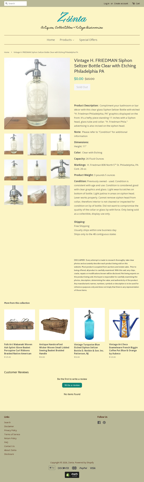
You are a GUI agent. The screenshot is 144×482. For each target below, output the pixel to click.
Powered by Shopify (84, 462)
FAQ (6, 442)
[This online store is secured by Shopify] (72, 477)
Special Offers (88, 40)
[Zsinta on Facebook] (99, 423)
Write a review (72, 385)
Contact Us (9, 446)
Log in (106, 3)
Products (66, 40)
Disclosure (9, 454)
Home (51, 40)
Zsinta (71, 462)
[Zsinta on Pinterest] (104, 423)
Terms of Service (12, 434)
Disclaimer (9, 426)
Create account (121, 3)
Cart (138, 3)
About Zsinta (10, 450)
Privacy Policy (10, 430)
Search (7, 422)
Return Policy (10, 438)
